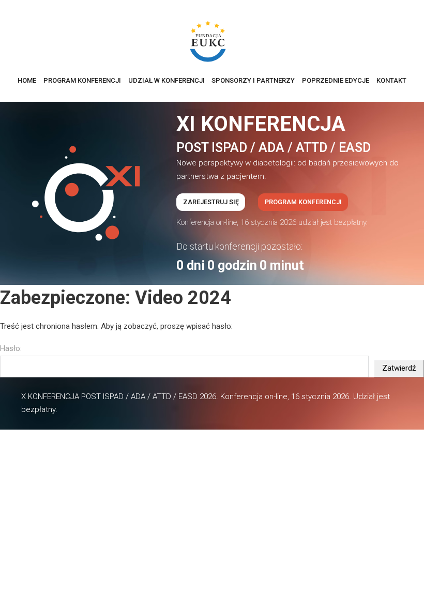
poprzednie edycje (335, 80)
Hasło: (11, 348)
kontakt (391, 80)
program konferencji (82, 80)
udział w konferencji (166, 80)
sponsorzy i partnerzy (253, 80)
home (27, 80)
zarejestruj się (211, 202)
